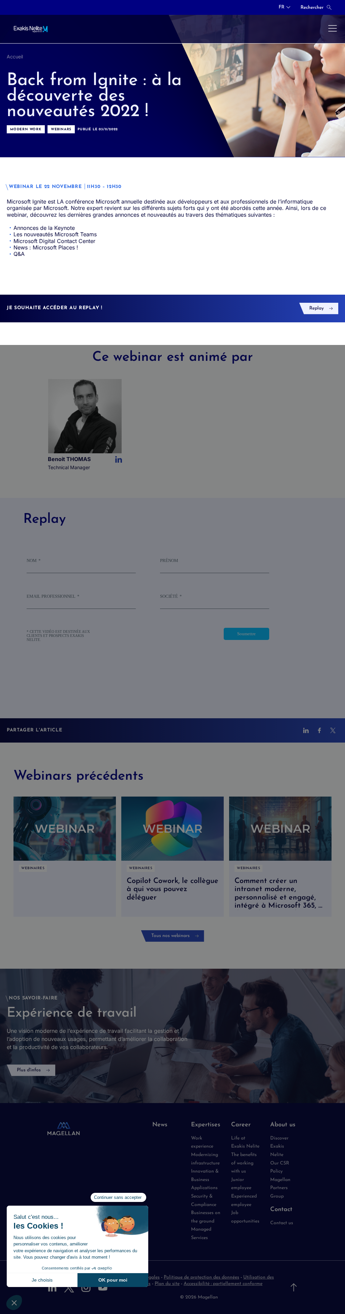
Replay (316, 308)
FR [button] (281, 7)
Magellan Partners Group (280, 1188)
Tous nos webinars (170, 935)
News (159, 1125)
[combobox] (284, 7)
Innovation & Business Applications (205, 1179)
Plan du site (167, 1283)
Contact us (281, 1223)
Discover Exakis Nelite (279, 1146)
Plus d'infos (29, 1070)
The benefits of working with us (244, 1163)
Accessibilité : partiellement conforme (223, 1283)
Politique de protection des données (201, 1277)
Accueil (15, 56)
